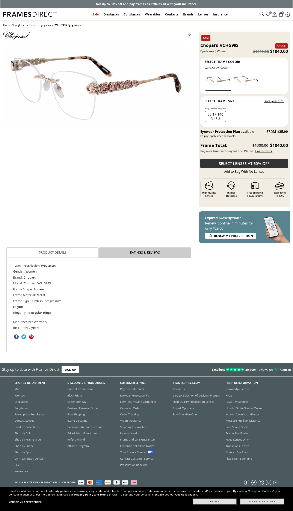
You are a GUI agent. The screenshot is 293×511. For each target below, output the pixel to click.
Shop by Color (24, 433)
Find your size (274, 101)
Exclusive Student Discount (84, 427)
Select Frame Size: (220, 101)
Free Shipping (76, 414)
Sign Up (70, 370)
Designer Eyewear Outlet (83, 408)
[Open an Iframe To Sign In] (274, 14)
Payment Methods (132, 389)
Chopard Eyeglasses (41, 25)
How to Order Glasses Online (244, 408)
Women (20, 395)
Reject (214, 501)
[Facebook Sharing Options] (16, 336)
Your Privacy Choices (133, 452)
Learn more (263, 151)
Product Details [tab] (52, 252)
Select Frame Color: (222, 61)
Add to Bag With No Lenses (244, 171)
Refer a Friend (76, 439)
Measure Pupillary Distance (243, 421)
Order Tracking (129, 414)
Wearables (152, 14)
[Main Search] (262, 14)
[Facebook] (246, 482)
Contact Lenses (24, 421)
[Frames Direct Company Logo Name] (30, 14)
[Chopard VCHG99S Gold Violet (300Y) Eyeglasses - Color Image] (246, 83)
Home (7, 25)
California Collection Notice (137, 446)
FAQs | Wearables (237, 402)
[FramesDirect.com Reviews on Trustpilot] (231, 369)
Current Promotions (80, 389)
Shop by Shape (24, 446)
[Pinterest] (261, 482)
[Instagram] (268, 482)
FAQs (229, 395)
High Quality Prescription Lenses (193, 402)
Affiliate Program (78, 446)
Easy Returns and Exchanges (138, 402)
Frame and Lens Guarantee (137, 439)
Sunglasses (132, 14)
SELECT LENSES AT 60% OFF (244, 163)
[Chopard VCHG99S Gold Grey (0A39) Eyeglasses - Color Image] (218, 83)
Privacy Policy (83, 494)
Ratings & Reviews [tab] (145, 252)
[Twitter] (254, 482)
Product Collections (27, 427)
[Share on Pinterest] (31, 336)
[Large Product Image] (95, 86)
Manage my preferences (25, 502)
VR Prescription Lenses (29, 459)
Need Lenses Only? (238, 439)
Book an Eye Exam (237, 452)
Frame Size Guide (237, 433)
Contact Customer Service (136, 459)
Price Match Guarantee (82, 433)
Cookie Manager (186, 494)
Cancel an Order (130, 408)
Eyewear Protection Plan (220, 131)
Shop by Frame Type (28, 439)
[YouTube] (275, 482)
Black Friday (75, 395)
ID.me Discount (77, 421)
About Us (179, 389)
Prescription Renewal (133, 465)
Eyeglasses (111, 14)
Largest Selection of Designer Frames (196, 395)
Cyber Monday (76, 402)
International (128, 433)
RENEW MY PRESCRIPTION (233, 236)
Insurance (220, 14)
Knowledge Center (237, 389)
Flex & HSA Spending (239, 459)
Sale (96, 14)
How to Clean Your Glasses (243, 414)
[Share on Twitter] (23, 336)
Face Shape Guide (237, 427)
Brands (188, 14)
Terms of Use (109, 494)
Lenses (203, 14)
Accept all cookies (262, 501)
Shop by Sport (24, 452)
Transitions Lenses (237, 446)
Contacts (171, 14)
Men (17, 389)
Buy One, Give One (185, 414)
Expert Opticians (183, 408)
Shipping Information (133, 427)
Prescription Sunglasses (30, 414)
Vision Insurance (130, 421)
